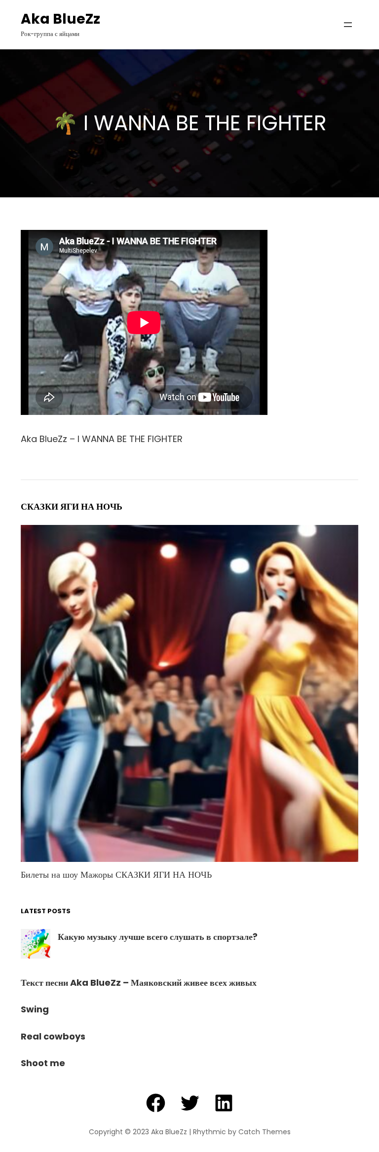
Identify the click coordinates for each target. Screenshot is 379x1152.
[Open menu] (348, 24)
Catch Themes (264, 1132)
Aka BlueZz (60, 19)
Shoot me (43, 1063)
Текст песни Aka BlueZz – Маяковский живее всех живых (139, 982)
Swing (35, 1009)
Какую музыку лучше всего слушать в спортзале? (158, 936)
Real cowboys (53, 1036)
